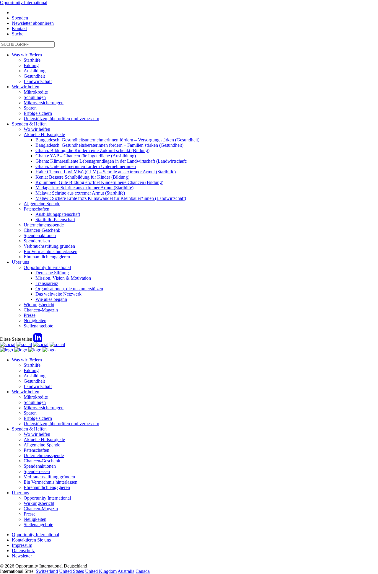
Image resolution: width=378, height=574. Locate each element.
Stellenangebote (38, 325)
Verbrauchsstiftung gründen (49, 246)
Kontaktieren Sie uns (31, 539)
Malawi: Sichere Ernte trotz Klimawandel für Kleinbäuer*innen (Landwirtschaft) (110, 198)
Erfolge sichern (38, 113)
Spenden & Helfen (29, 123)
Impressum (22, 545)
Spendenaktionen (40, 235)
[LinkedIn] (37, 339)
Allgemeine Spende (42, 203)
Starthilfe (32, 60)
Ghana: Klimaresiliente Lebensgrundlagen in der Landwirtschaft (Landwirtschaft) (111, 161)
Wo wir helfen (37, 129)
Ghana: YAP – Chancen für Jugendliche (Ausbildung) (85, 155)
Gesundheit (34, 76)
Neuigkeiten (35, 320)
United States (71, 571)
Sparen (30, 107)
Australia (126, 571)
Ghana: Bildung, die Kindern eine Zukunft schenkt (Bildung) (92, 150)
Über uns (20, 262)
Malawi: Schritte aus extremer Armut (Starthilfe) (80, 192)
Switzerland (47, 571)
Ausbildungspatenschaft (57, 214)
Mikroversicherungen (43, 102)
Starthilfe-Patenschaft (55, 219)
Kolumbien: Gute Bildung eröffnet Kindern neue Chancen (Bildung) (99, 182)
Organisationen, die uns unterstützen (69, 288)
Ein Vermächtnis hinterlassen (50, 251)
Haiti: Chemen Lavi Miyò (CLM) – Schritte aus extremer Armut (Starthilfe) (105, 171)
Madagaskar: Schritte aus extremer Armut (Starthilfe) (84, 187)
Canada (143, 571)
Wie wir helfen (25, 86)
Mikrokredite (36, 91)
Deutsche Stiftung (52, 272)
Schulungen (35, 97)
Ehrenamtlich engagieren (47, 256)
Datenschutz (23, 550)
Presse (29, 315)
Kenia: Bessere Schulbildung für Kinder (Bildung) (82, 177)
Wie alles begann (51, 299)
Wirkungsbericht (39, 304)
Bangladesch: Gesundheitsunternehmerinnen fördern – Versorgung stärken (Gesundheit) (117, 139)
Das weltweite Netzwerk (58, 293)
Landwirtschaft (38, 81)
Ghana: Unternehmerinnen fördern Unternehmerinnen (85, 166)
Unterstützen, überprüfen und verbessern (61, 118)
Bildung (31, 65)
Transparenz (46, 283)
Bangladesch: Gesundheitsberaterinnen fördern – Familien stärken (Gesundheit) (109, 145)
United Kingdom (101, 571)
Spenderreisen (37, 240)
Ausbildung (34, 70)
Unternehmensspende (44, 224)
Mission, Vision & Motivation (63, 278)
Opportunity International (23, 2)
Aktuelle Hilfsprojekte (44, 134)
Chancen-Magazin (41, 309)
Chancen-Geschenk (42, 230)
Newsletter (22, 555)
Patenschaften (36, 208)
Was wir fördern (27, 54)
